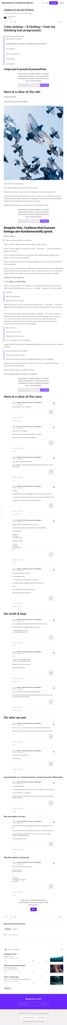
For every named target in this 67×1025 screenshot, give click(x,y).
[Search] (43, 3)
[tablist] (11, 929)
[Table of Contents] (2, 513)
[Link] (1, 28)
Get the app (41, 1017)
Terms (37, 1013)
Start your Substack (29, 1017)
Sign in (62, 3)
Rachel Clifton (12, 16)
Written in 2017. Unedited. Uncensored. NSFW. (17, 979)
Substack (25, 1021)
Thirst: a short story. (11, 977)
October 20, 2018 (10, 97)
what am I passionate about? (14, 965)
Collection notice (44, 1013)
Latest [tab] (10, 949)
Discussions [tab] (16, 949)
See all (7, 988)
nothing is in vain (10, 954)
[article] (33, 957)
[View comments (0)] (11, 22)
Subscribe (53, 3)
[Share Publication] (47, 3)
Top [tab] (6, 949)
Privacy (33, 1013)
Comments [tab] (8, 929)
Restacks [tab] (14, 929)
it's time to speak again (10, 968)
